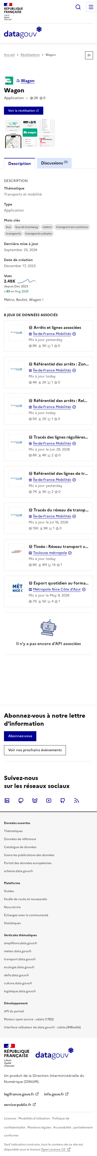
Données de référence (20, 839)
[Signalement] (89, 55)
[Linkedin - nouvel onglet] (7, 801)
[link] (23, 111)
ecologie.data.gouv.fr (19, 967)
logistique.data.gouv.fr (20, 991)
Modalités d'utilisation (34, 1118)
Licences (10, 1118)
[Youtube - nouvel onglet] (49, 801)
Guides (9, 891)
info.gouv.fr (54, 1094)
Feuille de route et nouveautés (25, 899)
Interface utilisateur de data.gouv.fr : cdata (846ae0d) (42, 1027)
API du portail (14, 1011)
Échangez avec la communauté (26, 915)
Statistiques (12, 923)
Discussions (54, 163)
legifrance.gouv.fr (19, 1094)
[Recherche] (78, 7)
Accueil (9, 55)
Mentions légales (39, 1127)
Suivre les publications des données (29, 855)
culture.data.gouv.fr (18, 983)
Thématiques (13, 831)
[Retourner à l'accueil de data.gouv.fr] (23, 33)
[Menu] (91, 7)
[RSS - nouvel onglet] (77, 801)
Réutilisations (30, 55)
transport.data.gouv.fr (20, 959)
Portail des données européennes (27, 863)
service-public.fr (17, 1104)
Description (19, 163)
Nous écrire (12, 907)
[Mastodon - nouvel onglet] (21, 801)
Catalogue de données (20, 847)
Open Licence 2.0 (53, 1149)
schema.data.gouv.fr (18, 871)
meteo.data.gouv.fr (18, 951)
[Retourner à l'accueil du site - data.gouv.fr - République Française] (54, 1055)
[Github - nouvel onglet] (63, 801)
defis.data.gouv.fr (16, 975)
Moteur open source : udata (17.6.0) (29, 1019)
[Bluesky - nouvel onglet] (35, 801)
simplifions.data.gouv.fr (20, 943)
